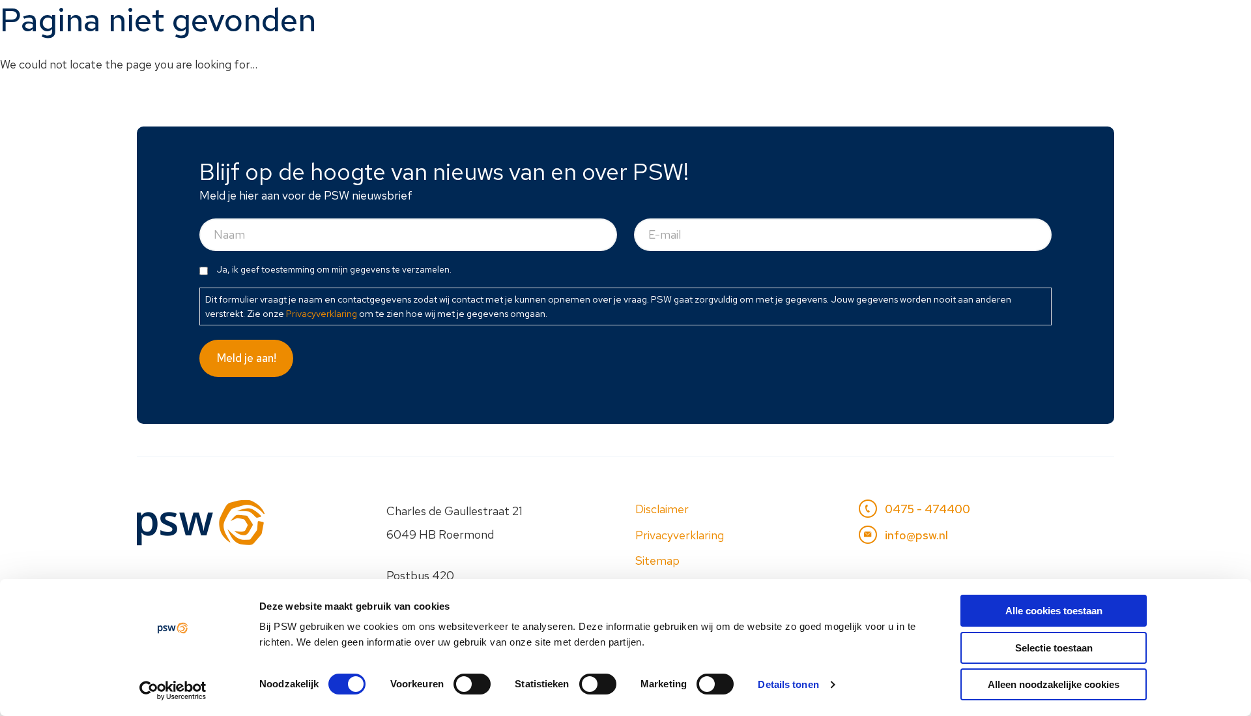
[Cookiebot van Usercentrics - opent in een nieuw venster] (173, 690)
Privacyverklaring (321, 313)
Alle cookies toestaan (1053, 610)
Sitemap (657, 560)
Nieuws (914, 24)
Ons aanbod (696, 24)
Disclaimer (662, 508)
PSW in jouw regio (812, 24)
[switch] (472, 684)
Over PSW (993, 24)
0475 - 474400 (927, 508)
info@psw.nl (916, 535)
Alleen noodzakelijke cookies (1053, 684)
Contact (1076, 24)
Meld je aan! (246, 358)
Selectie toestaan (1054, 647)
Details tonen (788, 684)
